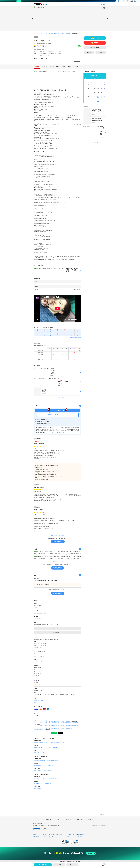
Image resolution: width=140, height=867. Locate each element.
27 (98, 96)
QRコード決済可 (59, 51)
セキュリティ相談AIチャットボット (79, 834)
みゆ (38, 507)
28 (101, 96)
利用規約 (34, 823)
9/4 (101, 100)
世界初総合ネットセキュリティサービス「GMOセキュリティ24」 (43, 834)
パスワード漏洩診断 (59, 834)
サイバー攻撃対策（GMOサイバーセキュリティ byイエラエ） (51, 836)
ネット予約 (45, 51)
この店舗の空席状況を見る (75, 337)
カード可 (53, 51)
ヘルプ (58, 819)
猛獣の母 (39, 438)
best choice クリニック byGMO (39, 825)
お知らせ (93, 114)
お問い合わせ (68, 819)
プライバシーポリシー (47, 823)
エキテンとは (49, 819)
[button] (104, 864)
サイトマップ (91, 819)
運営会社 (39, 823)
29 (104, 96)
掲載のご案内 (80, 819)
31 (88, 100)
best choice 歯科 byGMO (52, 825)
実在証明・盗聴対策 (36, 836)
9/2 (95, 100)
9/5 (104, 100)
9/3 (98, 100)
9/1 (91, 100)
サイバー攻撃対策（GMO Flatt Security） (69, 836)
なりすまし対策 (80, 836)
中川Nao (39, 484)
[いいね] (34, 461)
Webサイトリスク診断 (67, 834)
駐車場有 (49, 51)
